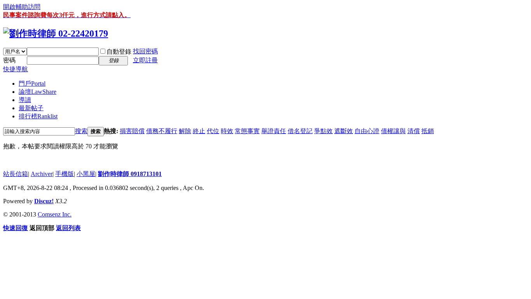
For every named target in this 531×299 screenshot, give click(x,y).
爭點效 (323, 131)
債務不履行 (161, 131)
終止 (199, 131)
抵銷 (427, 131)
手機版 (64, 174)
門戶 (32, 83)
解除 (185, 131)
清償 (413, 131)
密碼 (9, 60)
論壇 (37, 91)
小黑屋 (86, 174)
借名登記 (300, 131)
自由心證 (367, 131)
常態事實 (247, 131)
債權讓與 (393, 131)
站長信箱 (15, 174)
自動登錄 (119, 51)
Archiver (41, 174)
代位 (213, 131)
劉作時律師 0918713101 (130, 174)
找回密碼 (145, 51)
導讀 (25, 100)
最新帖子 (31, 108)
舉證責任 (273, 131)
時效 (227, 131)
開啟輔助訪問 (21, 7)
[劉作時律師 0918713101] (55, 33)
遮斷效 (343, 131)
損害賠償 (132, 131)
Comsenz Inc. (55, 214)
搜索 (81, 131)
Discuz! (44, 201)
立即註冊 (145, 60)
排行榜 (38, 116)
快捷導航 (15, 69)
